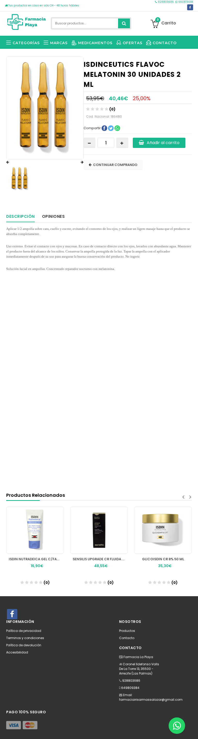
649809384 (130, 688)
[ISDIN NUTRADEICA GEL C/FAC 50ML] (35, 530)
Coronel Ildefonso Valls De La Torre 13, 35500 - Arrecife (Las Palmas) (139, 669)
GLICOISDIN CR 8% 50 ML (163, 559)
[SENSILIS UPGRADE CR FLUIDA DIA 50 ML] (99, 530)
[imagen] (20, 179)
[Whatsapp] (177, 725)
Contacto (126, 638)
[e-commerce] (26, 21)
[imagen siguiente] (77, 162)
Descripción (20, 216)
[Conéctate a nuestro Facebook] (190, 7)
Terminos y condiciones (25, 638)
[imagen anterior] (12, 162)
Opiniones (53, 216)
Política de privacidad (23, 631)
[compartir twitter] (111, 127)
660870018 (185, 2)
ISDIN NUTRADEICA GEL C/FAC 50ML (36, 559)
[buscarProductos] (124, 23)
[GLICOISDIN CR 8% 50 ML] (163, 530)
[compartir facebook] (105, 127)
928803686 (166, 2)
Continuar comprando (114, 164)
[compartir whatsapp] (117, 127)
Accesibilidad (17, 652)
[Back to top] (192, 730)
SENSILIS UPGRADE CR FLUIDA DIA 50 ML (100, 559)
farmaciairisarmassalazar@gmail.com (151, 699)
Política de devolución (23, 645)
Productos (127, 631)
